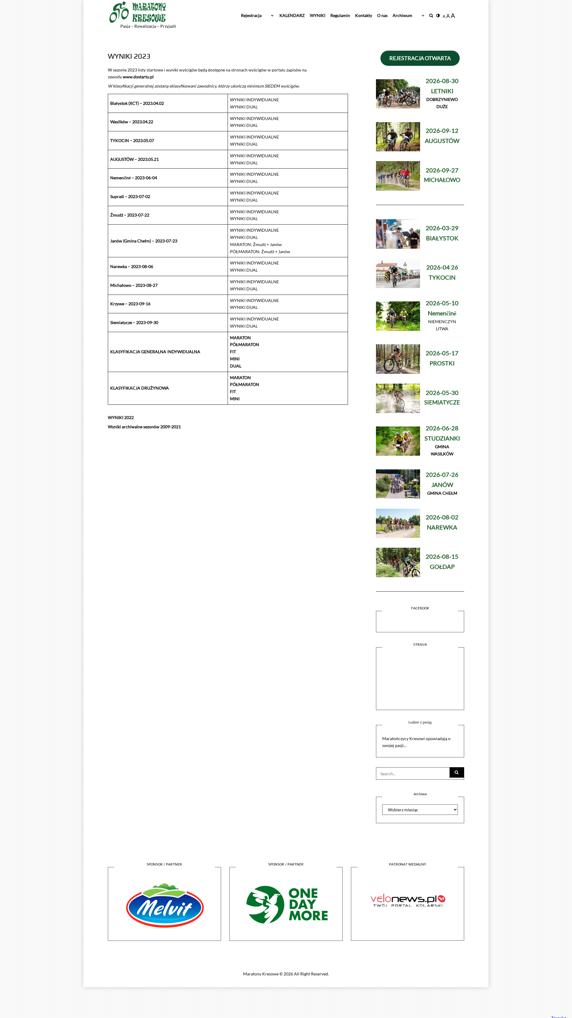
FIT (233, 351)
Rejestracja (251, 15)
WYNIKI (317, 15)
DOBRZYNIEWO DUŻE (442, 94)
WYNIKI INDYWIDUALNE (254, 99)
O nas (382, 15)
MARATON (240, 337)
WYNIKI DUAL (244, 106)
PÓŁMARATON (244, 344)
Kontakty (363, 15)
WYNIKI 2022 (121, 417)
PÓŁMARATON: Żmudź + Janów (260, 251)
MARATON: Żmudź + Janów (256, 244)
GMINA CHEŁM (442, 484)
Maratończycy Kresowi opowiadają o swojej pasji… (416, 742)
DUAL (235, 365)
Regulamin (340, 15)
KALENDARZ (292, 15)
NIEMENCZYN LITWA (442, 316)
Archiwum (402, 15)
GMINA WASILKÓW (442, 441)
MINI (235, 358)
